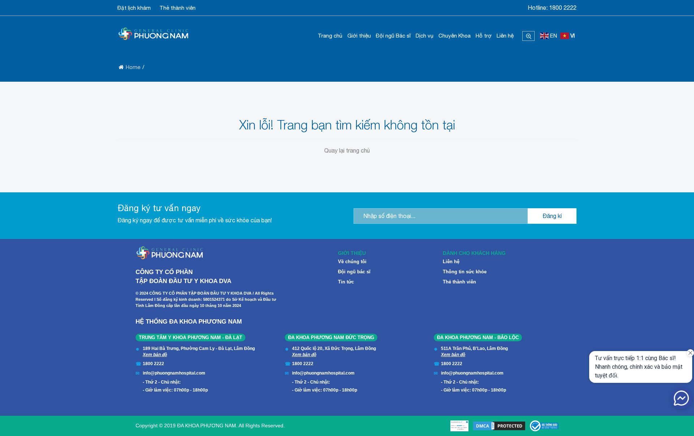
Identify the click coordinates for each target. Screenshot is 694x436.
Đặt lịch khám (134, 8)
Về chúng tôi (352, 261)
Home (133, 67)
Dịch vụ (424, 36)
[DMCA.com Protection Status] (499, 425)
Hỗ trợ (484, 36)
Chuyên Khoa (454, 36)
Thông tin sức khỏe (465, 271)
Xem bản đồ (155, 354)
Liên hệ (505, 36)
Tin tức (346, 282)
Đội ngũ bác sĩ (354, 271)
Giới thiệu (359, 36)
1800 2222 (563, 7)
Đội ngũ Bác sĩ (393, 36)
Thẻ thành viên (177, 8)
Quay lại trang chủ (347, 150)
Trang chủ (330, 36)
